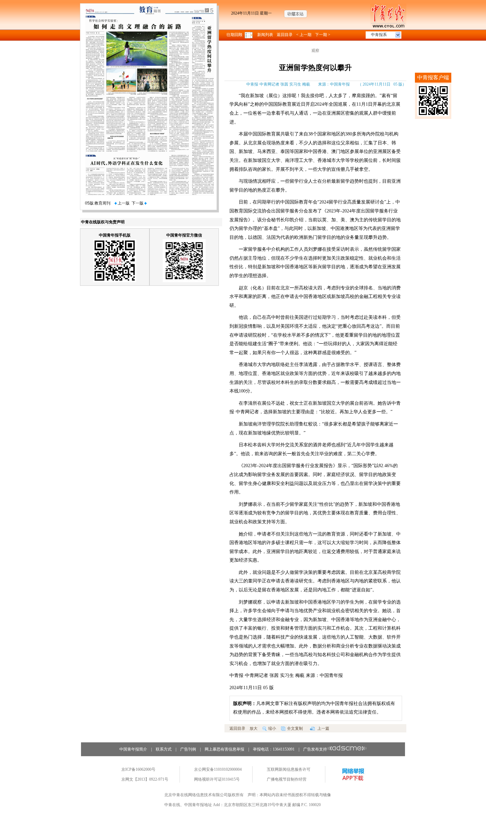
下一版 (138, 203)
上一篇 (322, 728)
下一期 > (322, 34)
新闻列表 (265, 34)
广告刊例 (188, 749)
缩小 (272, 728)
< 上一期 (303, 34)
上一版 (123, 203)
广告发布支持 (315, 749)
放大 (254, 728)
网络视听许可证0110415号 (217, 779)
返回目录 (285, 34)
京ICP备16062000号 (138, 769)
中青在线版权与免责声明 (103, 222)
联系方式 (164, 749)
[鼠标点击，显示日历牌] (249, 34)
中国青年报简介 (133, 749)
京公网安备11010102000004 (218, 769)
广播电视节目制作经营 (286, 779)
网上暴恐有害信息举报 (224, 749)
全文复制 (295, 728)
